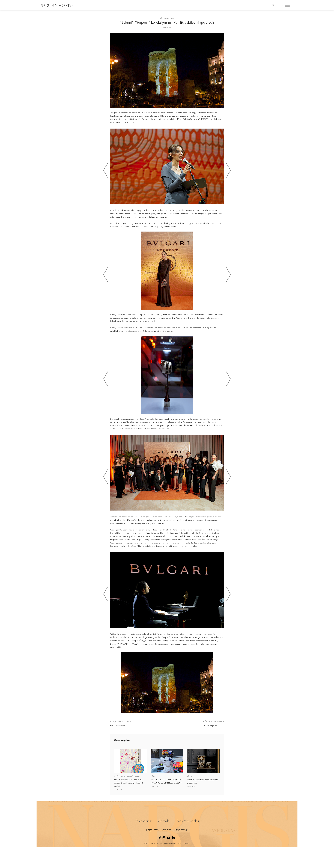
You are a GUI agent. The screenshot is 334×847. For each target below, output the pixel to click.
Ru (274, 5)
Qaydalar (164, 821)
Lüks (153, 776)
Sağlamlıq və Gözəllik (127, 776)
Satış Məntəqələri (188, 821)
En (281, 5)
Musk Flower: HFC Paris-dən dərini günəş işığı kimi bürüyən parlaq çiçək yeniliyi (128, 782)
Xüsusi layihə (167, 18)
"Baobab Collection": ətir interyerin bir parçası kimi (202, 781)
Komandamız (143, 821)
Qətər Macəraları (117, 725)
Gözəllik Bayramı (210, 725)
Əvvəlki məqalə (121, 721)
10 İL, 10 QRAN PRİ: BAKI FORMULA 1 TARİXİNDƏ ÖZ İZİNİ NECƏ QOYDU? (167, 781)
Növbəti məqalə (212, 721)
